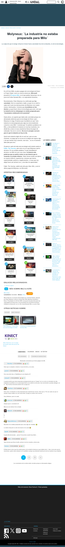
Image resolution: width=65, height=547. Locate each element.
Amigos (37, 351)
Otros (24, 294)
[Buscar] (58, 2)
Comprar (30, 293)
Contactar (35, 530)
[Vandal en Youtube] (24, 530)
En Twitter (44, 351)
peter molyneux (16, 312)
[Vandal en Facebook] (6, 530)
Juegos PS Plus (13, 3)
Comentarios (22, 351)
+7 (27, 388)
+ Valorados (30, 351)
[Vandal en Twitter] (12, 530)
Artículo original (10, 285)
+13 (27, 363)
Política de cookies (57, 530)
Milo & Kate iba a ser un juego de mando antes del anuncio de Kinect (11, 344)
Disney (19, 1)
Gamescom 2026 (13, 1)
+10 (23, 431)
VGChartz (35, 537)
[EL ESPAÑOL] (62, 2)
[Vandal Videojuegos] (32, 2)
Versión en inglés (32, 541)
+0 (23, 370)
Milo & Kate (7, 293)
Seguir (6, 288)
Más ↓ (28, 2)
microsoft (7, 312)
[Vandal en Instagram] (18, 530)
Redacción (35, 528)
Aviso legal (55, 528)
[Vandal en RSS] (6, 535)
